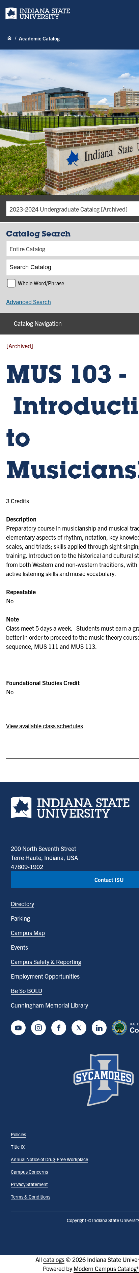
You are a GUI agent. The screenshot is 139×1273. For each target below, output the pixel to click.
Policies (18, 1134)
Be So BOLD (26, 990)
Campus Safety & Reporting (46, 961)
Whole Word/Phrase (41, 283)
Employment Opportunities (45, 976)
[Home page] (9, 38)
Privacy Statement (29, 1184)
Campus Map (28, 932)
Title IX (18, 1147)
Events (19, 947)
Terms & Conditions (30, 1197)
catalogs (53, 1259)
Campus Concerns (29, 1172)
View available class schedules (44, 726)
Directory (22, 904)
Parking (20, 918)
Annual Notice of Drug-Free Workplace (49, 1159)
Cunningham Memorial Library (49, 1005)
